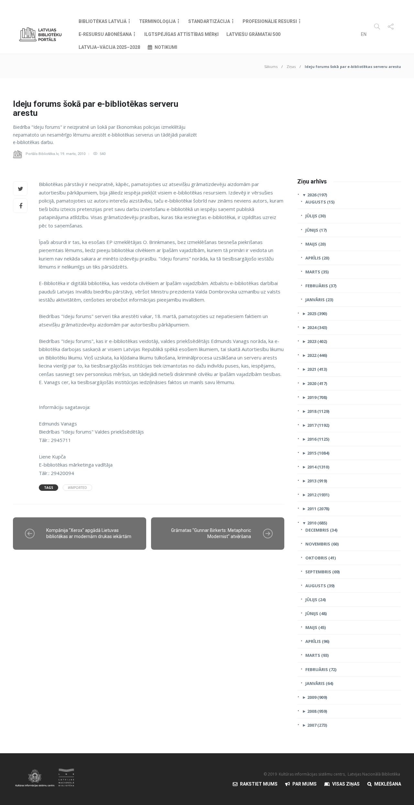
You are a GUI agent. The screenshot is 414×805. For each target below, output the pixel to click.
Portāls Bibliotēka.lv (42, 154)
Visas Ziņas (346, 784)
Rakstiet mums (259, 784)
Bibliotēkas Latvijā (102, 21)
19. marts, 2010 (72, 154)
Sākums (271, 66)
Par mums (304, 784)
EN (363, 34)
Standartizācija (209, 21)
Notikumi (166, 47)
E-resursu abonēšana (105, 34)
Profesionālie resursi (270, 21)
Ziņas (291, 66)
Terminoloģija (157, 21)
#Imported (77, 487)
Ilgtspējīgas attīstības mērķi (181, 34)
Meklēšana (387, 784)
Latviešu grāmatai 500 (253, 34)
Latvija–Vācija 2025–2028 (109, 47)
